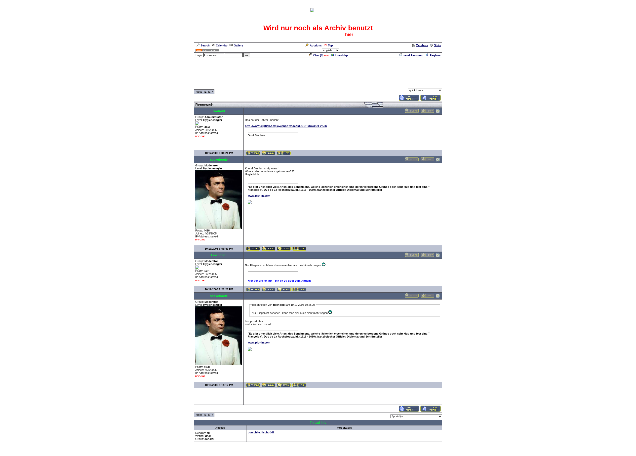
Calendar (222, 45)
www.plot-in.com (259, 195)
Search (205, 45)
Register (435, 55)
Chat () (318, 55)
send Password (413, 55)
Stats (437, 45)
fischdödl (267, 432)
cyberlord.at (346, 452)
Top (330, 45)
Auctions (316, 45)
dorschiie (254, 432)
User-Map (341, 55)
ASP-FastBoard (306, 452)
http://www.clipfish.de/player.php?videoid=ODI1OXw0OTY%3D (286, 125)
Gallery (238, 45)
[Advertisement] (318, 69)
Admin (436, 50)
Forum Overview (204, 85)
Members (422, 45)
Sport (222, 85)
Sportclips (235, 85)
